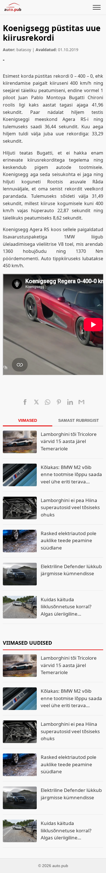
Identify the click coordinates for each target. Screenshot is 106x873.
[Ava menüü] (97, 7)
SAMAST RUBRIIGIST (78, 420)
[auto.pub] (12, 7)
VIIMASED (27, 420)
